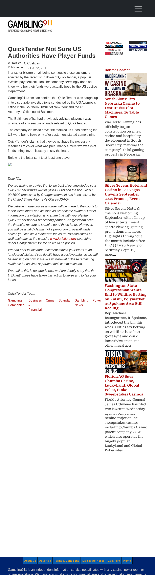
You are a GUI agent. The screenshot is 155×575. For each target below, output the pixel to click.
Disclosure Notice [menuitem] (93, 560)
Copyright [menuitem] (114, 560)
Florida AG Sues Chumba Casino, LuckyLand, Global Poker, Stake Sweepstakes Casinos (124, 385)
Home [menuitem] (127, 560)
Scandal (64, 300)
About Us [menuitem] (30, 560)
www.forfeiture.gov (63, 238)
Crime (50, 300)
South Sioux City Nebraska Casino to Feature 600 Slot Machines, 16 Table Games (122, 108)
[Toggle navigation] (138, 9)
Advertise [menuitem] (45, 560)
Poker (96, 300)
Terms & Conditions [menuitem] (66, 560)
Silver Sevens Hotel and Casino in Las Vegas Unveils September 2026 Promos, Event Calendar (126, 194)
